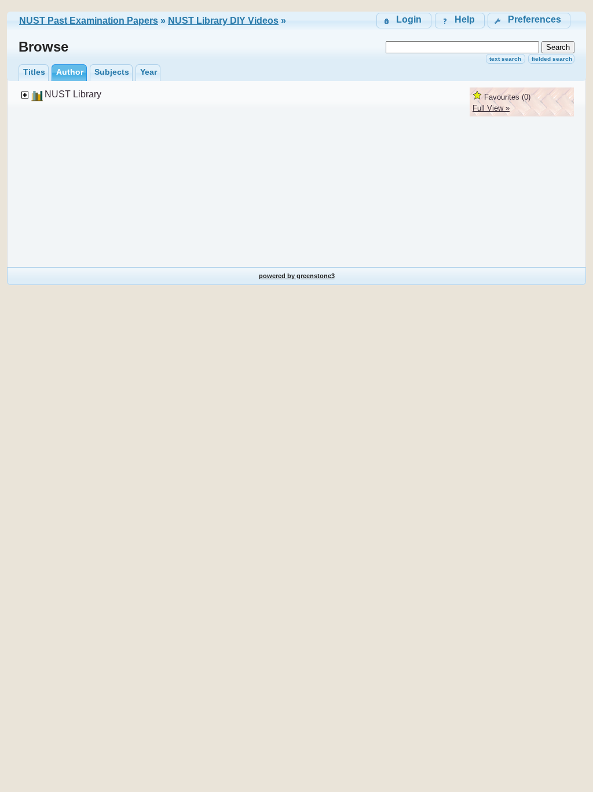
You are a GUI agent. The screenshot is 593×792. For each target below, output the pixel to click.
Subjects (111, 71)
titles (34, 71)
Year (148, 71)
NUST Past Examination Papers (88, 20)
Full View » (491, 108)
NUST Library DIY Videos (223, 20)
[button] (529, 20)
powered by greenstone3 (297, 275)
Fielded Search (552, 59)
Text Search (505, 59)
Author (69, 71)
